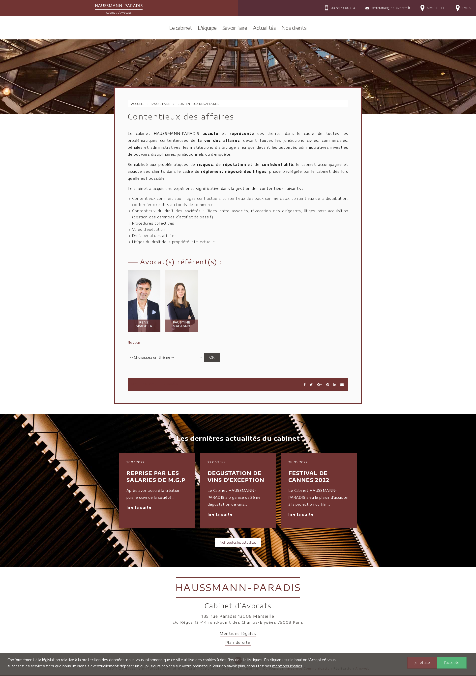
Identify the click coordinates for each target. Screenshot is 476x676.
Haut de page (144, 384)
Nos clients (294, 28)
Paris (467, 8)
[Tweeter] (311, 384)
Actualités (264, 28)
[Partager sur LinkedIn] (335, 384)
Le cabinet (180, 28)
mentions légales (287, 666)
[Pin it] (328, 384)
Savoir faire (234, 28)
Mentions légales (238, 633)
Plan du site (238, 642)
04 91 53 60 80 (343, 8)
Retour (134, 342)
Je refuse (422, 662)
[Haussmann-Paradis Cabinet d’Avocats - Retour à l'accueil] (119, 7)
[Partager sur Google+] (319, 384)
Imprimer (170, 384)
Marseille (436, 8)
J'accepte (451, 662)
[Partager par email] (342, 384)
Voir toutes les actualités (238, 542)
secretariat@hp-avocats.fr (390, 8)
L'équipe (207, 28)
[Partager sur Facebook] (304, 384)
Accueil (137, 103)
